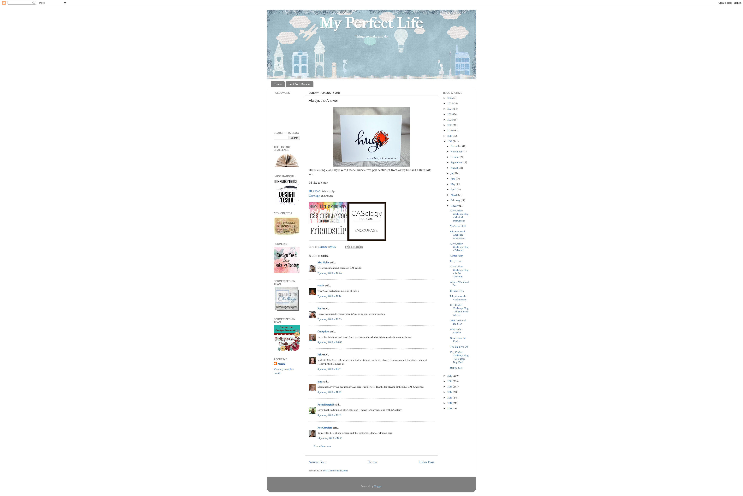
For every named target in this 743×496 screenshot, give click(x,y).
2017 (450, 376)
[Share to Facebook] (358, 247)
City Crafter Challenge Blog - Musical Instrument (459, 215)
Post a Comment (322, 446)
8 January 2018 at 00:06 (330, 342)
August (455, 168)
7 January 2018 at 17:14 (329, 296)
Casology (314, 196)
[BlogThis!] (350, 247)
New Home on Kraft (458, 339)
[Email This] (347, 247)
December (456, 146)
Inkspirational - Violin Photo (458, 297)
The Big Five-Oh (459, 347)
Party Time (456, 261)
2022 (450, 119)
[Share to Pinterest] (361, 247)
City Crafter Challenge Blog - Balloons (459, 247)
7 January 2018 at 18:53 (330, 319)
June (453, 178)
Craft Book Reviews (299, 84)
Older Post (426, 462)
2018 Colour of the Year (458, 322)
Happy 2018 (456, 367)
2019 (450, 136)
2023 (450, 114)
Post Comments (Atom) (335, 470)
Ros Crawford (325, 427)
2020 (450, 130)
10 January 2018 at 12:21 (330, 438)
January (455, 206)
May (453, 184)
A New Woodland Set (459, 283)
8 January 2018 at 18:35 (330, 415)
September (457, 162)
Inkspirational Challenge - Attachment (457, 235)
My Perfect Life (371, 23)
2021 (450, 125)
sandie (321, 285)
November (457, 151)
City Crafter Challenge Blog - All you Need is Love (459, 310)
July (453, 173)
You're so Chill (458, 226)
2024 (450, 109)
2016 (450, 381)
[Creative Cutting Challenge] (287, 310)
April (454, 189)
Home (278, 84)
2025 (450, 103)
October (455, 157)
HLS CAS (315, 191)
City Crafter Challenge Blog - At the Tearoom (459, 271)
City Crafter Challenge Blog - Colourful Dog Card (459, 357)
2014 (450, 392)
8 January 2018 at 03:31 (329, 369)
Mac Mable (323, 262)
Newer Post (317, 462)
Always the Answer (455, 330)
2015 (450, 386)
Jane (320, 381)
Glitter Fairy (456, 255)
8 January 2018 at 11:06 (329, 392)
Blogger (378, 486)
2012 (450, 403)
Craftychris (323, 331)
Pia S (320, 308)
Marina (281, 364)
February (456, 200)
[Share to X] (354, 247)
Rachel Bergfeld (326, 404)
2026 (450, 98)
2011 (450, 408)
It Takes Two (457, 291)
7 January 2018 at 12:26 (330, 273)
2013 (450, 397)
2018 (450, 141)
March (454, 195)
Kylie (320, 354)
